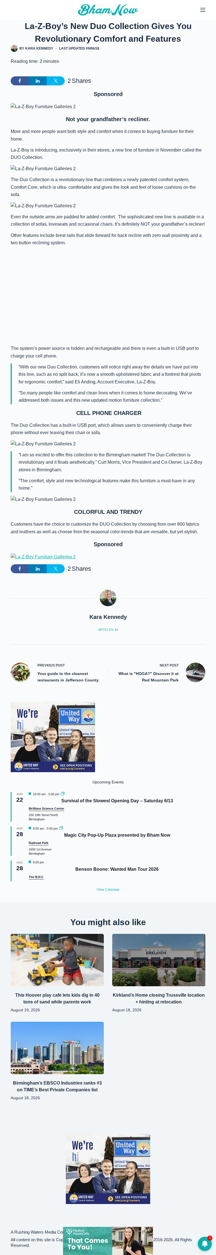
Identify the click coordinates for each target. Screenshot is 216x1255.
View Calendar (108, 890)
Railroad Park (38, 843)
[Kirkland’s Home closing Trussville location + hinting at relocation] (158, 960)
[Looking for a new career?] (53, 736)
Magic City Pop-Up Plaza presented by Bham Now (117, 835)
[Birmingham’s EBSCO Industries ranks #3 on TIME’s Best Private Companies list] (57, 1048)
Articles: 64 (108, 629)
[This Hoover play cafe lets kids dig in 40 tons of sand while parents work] (57, 960)
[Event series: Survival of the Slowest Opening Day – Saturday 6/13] (63, 794)
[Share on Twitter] (56, 80)
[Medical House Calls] (108, 1240)
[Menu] (202, 9)
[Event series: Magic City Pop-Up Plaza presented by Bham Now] (61, 828)
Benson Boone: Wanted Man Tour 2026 (117, 869)
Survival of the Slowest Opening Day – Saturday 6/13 (117, 800)
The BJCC (36, 877)
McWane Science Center (46, 808)
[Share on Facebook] (20, 80)
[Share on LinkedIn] (38, 80)
